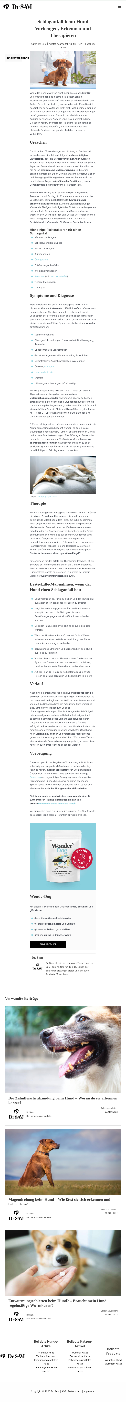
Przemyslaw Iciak (47, 496)
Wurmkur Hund (46, 1352)
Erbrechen (49, 366)
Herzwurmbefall (59, 276)
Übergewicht (41, 259)
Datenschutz (75, 1391)
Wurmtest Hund (113, 1360)
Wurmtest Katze (113, 1363)
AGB (64, 1391)
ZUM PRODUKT (48, 944)
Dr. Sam (37, 957)
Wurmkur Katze (80, 1352)
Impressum (89, 1391)
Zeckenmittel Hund (46, 1356)
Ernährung (35, 777)
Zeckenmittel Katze (80, 1356)
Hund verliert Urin (43, 372)
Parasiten (39, 276)
